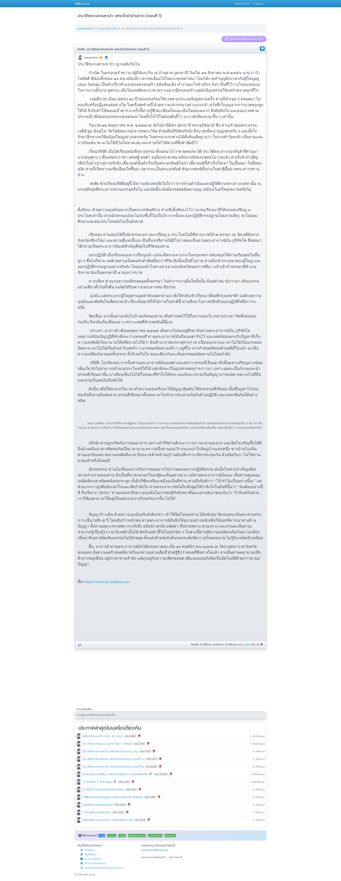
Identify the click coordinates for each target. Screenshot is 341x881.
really (122, 835)
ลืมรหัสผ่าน (91, 854)
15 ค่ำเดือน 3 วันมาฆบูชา (98, 781)
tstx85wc (170, 835)
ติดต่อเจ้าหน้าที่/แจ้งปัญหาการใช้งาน (104, 868)
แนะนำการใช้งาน (93, 859)
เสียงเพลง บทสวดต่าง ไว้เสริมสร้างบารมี (108, 820)
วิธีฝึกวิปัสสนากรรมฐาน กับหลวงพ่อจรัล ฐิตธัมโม (113, 797)
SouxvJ (111, 835)
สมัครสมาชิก (242, 3)
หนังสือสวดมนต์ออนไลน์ (98, 804)
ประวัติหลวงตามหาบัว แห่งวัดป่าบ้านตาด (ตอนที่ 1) (118, 49)
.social (82, 3)
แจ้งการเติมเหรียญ (95, 863)
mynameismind (137, 835)
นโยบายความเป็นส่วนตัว (153, 857)
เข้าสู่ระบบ (258, 3)
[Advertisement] (107, 613)
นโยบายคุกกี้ (175, 857)
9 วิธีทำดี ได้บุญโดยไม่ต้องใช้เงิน (103, 789)
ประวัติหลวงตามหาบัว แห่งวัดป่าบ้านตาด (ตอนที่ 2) (113, 759)
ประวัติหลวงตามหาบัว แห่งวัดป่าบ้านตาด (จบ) (110, 751)
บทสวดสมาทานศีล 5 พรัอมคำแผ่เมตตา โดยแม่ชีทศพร (115, 774)
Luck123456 (155, 835)
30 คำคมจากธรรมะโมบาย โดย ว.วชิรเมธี (107, 743)
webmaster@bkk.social (154, 850)
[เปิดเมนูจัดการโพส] (262, 48)
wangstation (91, 57)
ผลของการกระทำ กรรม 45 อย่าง (103, 736)
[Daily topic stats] (258, 644)
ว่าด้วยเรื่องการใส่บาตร (97, 812)
